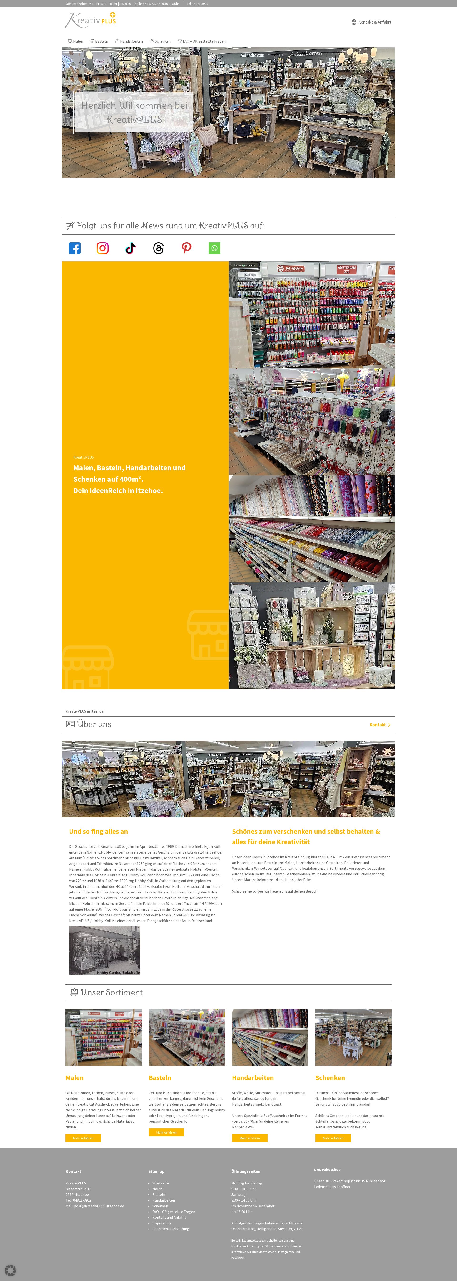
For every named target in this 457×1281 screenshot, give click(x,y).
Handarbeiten (131, 41)
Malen (78, 41)
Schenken (163, 41)
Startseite (160, 1183)
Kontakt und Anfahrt (169, 1217)
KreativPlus (90, 20)
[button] (10, 1270)
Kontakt (378, 725)
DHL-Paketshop (337, 1181)
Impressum (161, 1223)
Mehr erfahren (83, 1138)
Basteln (101, 41)
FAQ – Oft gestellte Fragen (204, 41)
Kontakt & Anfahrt (374, 22)
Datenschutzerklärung (170, 1228)
